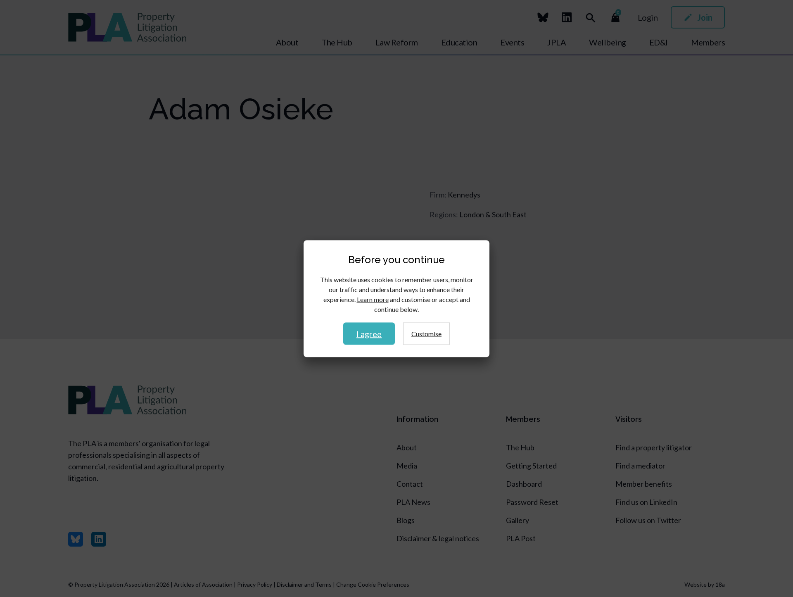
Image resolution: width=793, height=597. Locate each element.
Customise (426, 333)
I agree (369, 333)
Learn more (373, 299)
